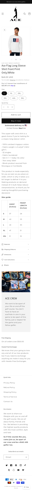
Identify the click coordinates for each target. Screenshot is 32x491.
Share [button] (6, 265)
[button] (2, 13)
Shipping (12, 80)
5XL (22, 98)
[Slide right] (20, 59)
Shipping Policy (10, 392)
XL (11, 93)
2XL (19, 93)
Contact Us (8, 401)
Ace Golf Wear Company (15, 486)
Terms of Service (10, 397)
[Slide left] (12, 59)
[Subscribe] (26, 457)
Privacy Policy (9, 383)
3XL (5, 98)
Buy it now (16, 121)
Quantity (5, 103)
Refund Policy (9, 387)
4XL (14, 98)
